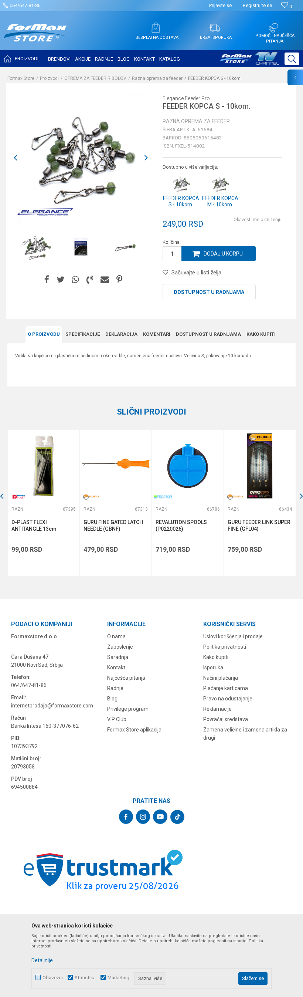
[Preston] (163, 497)
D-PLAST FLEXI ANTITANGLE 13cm (34, 525)
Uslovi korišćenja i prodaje (233, 636)
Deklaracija (121, 334)
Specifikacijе (82, 334)
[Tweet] (60, 280)
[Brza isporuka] (215, 28)
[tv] (249, 61)
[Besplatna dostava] (155, 28)
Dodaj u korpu (223, 254)
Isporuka (213, 667)
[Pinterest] (119, 280)
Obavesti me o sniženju (258, 219)
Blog (112, 699)
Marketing (118, 977)
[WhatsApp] (75, 280)
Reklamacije (217, 709)
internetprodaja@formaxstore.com (52, 706)
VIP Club (116, 719)
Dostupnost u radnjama (209, 292)
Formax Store (20, 78)
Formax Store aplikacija (134, 730)
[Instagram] (143, 817)
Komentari (156, 334)
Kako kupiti (261, 334)
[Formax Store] (35, 38)
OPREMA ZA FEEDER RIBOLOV (95, 78)
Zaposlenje (120, 647)
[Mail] (105, 280)
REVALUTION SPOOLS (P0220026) (181, 525)
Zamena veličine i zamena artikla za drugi (245, 734)
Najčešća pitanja (126, 678)
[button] (292, 59)
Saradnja (117, 657)
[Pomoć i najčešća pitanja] (273, 28)
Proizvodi (49, 78)
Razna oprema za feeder (157, 78)
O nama (116, 636)
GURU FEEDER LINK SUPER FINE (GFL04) (259, 525)
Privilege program (128, 709)
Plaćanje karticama (225, 688)
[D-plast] (19, 497)
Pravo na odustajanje (227, 699)
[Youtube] (160, 817)
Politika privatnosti (224, 647)
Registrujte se (257, 5)
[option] (36, 247)
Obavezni (52, 977)
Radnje (115, 688)
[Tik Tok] (177, 817)
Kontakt (116, 667)
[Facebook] (46, 280)
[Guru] (91, 497)
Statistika (85, 977)
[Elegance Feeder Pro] (45, 212)
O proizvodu (44, 334)
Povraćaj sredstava (225, 719)
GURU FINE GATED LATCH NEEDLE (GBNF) (113, 525)
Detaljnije (42, 960)
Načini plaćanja (220, 678)
